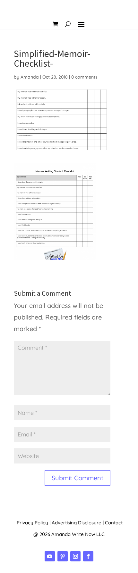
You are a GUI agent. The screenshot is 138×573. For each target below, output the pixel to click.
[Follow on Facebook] (88, 556)
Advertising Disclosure (76, 523)
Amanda (30, 77)
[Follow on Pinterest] (62, 556)
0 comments (84, 77)
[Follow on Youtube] (50, 556)
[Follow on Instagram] (75, 556)
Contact (114, 523)
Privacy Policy (32, 523)
